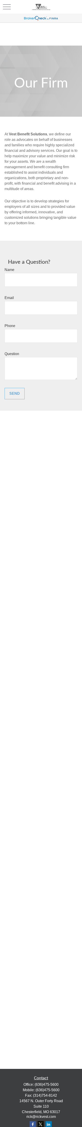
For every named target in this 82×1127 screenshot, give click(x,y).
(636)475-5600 (47, 1084)
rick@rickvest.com (41, 1117)
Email (9, 298)
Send (14, 393)
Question (12, 354)
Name (9, 270)
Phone (10, 326)
